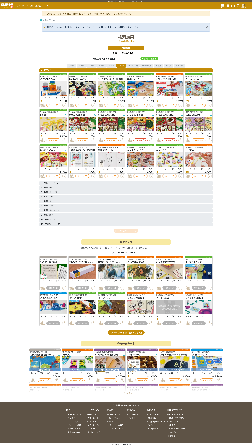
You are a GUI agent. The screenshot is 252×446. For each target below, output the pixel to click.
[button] (149, 58)
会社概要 (171, 425)
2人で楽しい (93, 429)
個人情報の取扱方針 (176, 415)
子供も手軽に (93, 415)
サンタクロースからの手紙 (48, 262)
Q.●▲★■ (165, 355)
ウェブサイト (173, 422)
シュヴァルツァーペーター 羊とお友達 (110, 79)
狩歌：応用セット (105, 150)
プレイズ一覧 (73, 422)
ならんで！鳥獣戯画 (136, 298)
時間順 (121, 65)
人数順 (158, 65)
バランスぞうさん (48, 79)
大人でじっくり (94, 425)
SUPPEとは (27, 5)
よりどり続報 (153, 415)
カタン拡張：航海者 (38, 355)
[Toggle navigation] (248, 5)
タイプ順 (179, 65)
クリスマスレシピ (77, 115)
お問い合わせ (173, 432)
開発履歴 (171, 436)
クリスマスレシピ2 (107, 115)
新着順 (71, 65)
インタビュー (133, 418)
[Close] (207, 27)
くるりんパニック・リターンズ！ (166, 79)
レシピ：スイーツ (47, 150)
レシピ (43, 115)
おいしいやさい (105, 298)
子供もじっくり (94, 418)
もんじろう (161, 150)
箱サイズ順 (133, 65)
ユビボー (189, 150)
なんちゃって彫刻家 (194, 298)
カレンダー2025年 (78, 262)
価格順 (91, 65)
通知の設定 (152, 418)
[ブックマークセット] (227, 5)
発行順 (168, 65)
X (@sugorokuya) (155, 422)
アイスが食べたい (48, 298)
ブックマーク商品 (75, 425)
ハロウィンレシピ (135, 115)
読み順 (101, 65)
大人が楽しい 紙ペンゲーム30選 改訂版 (82, 150)
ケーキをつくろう (135, 150)
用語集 (110, 422)
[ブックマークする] (64, 105)
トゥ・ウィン (67, 355)
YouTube (151, 425)
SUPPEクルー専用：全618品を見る (126, 332)
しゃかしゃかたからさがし (77, 79)
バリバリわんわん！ (135, 262)
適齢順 (111, 65)
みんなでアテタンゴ (165, 262)
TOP (17, 5)
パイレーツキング (200, 355)
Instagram (152, 429)
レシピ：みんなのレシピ (192, 115)
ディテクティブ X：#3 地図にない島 (106, 355)
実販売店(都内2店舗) (176, 429)
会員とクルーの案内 (115, 425)
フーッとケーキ (192, 79)
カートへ (52, 105)
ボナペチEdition (114, 418)
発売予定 (42, 380)
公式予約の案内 (74, 432)
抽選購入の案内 (74, 429)
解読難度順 (146, 65)
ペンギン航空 (162, 298)
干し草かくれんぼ (193, 262)
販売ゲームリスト (75, 415)
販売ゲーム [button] (40, 5)
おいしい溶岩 (75, 298)
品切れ (138, 140)
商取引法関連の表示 (176, 418)
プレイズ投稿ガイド (115, 429)
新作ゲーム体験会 (135, 415)
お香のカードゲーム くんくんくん (109, 262)
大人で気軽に (93, 422)
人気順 (81, 65)
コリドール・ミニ (134, 355)
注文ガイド (72, 418)
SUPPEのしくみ (114, 415)
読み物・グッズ (94, 432)
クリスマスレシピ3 (165, 115)
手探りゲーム (133, 79)
